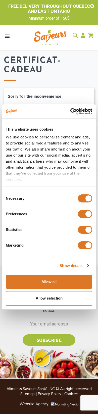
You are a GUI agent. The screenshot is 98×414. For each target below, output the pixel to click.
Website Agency (35, 403)
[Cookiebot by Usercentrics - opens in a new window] (70, 111)
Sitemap (27, 393)
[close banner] (92, 6)
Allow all (49, 282)
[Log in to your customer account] (83, 36)
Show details (71, 265)
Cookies (71, 393)
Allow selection (49, 298)
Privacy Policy (49, 393)
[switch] (85, 214)
